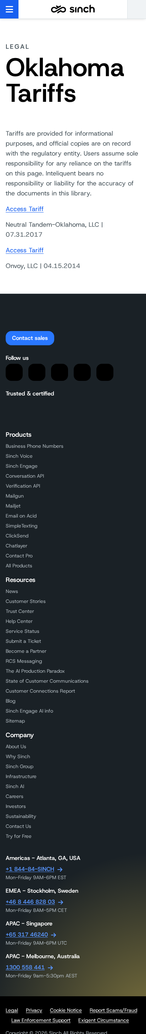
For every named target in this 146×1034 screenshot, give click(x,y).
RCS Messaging (24, 661)
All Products (19, 565)
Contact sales (30, 338)
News (12, 591)
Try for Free (19, 836)
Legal (12, 1010)
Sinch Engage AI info (29, 711)
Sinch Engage (22, 466)
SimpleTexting (22, 526)
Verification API (23, 486)
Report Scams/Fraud (113, 1010)
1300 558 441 (25, 967)
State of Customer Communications (47, 681)
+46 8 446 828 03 (30, 902)
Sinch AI (15, 786)
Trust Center (20, 611)
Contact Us (18, 826)
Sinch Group (19, 766)
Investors (16, 806)
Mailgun (15, 496)
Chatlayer (16, 545)
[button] (136, 9)
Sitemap (15, 721)
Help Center (19, 621)
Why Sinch (18, 756)
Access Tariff (25, 209)
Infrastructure (21, 776)
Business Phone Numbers (34, 446)
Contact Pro (19, 555)
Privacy (34, 1010)
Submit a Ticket (23, 641)
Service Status (22, 631)
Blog (11, 701)
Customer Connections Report (40, 691)
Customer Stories (26, 601)
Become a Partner (26, 651)
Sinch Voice (19, 456)
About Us (16, 746)
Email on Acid (21, 516)
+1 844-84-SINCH (30, 869)
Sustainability (21, 816)
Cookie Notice (66, 1010)
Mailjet (13, 506)
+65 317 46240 (27, 934)
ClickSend (17, 535)
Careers (14, 796)
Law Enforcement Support (41, 1020)
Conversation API (25, 476)
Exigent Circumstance (103, 1020)
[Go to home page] (73, 9)
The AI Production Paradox (35, 671)
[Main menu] (9, 9)
